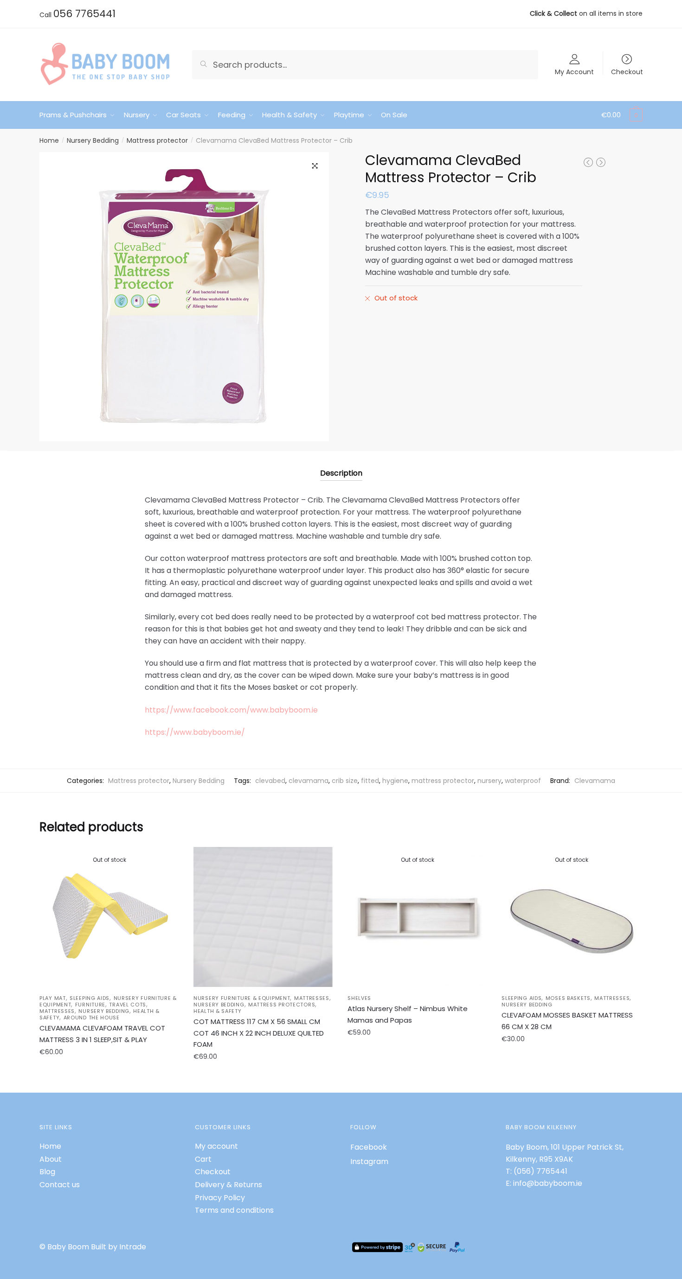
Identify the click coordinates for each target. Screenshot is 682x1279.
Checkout (627, 71)
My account (216, 1146)
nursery (489, 780)
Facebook (368, 1147)
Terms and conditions (234, 1210)
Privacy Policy (220, 1197)
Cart (203, 1159)
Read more (110, 1077)
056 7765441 (84, 13)
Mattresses (57, 1011)
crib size (345, 780)
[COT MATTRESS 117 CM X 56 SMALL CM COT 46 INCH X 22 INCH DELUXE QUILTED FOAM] (263, 917)
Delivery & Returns (228, 1184)
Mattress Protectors (281, 1004)
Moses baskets (568, 998)
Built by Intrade (118, 1246)
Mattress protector (157, 140)
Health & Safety (217, 1011)
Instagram (369, 1161)
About (50, 1159)
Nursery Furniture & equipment (241, 998)
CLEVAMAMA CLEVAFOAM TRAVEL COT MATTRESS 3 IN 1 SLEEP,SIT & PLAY (102, 1033)
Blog (47, 1171)
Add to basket (263, 1077)
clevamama (308, 780)
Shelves (359, 998)
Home (49, 140)
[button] (315, 166)
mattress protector (443, 780)
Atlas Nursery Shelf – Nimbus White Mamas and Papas (407, 1014)
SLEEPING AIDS (89, 998)
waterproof (523, 780)
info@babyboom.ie (547, 1183)
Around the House (92, 1017)
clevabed (270, 780)
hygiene (395, 780)
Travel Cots (127, 1004)
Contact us (59, 1184)
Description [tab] (341, 473)
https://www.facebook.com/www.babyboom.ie (231, 710)
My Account (574, 71)
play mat (52, 998)
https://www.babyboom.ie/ (195, 732)
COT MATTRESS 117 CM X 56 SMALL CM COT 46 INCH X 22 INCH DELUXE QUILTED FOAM (258, 1033)
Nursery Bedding (93, 140)
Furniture (90, 1004)
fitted (370, 780)
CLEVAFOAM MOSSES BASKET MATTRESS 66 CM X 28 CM (567, 1020)
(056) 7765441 (540, 1171)
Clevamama (594, 780)
